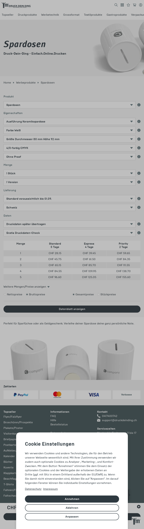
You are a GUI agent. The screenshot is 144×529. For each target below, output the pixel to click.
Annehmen (72, 499)
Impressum (50, 489)
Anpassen (72, 516)
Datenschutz (33, 489)
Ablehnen (72, 508)
